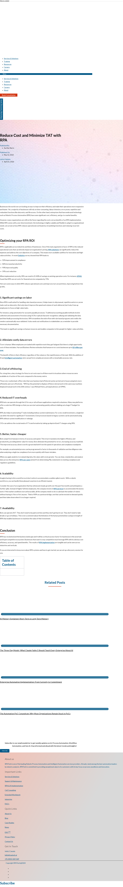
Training (7, 61)
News (7, 827)
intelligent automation (13, 358)
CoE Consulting (10, 790)
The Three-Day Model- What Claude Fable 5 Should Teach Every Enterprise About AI (36, 650)
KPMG (79, 276)
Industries (8, 799)
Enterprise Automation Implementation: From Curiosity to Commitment (31, 682)
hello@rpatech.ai (11, 855)
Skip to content (4, 1)
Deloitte (21, 255)
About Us (8, 814)
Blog (6, 818)
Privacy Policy (10, 837)
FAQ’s (7, 804)
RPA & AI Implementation (14, 786)
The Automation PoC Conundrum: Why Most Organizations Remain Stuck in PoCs (35, 713)
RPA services (58, 489)
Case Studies (9, 823)
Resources (7, 64)
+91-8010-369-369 (12, 859)
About (6, 70)
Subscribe (4, 750)
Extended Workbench (12, 795)
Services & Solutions (11, 59)
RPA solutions (53, 250)
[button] (46, 74)
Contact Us (9, 841)
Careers (7, 67)
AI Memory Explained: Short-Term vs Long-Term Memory (24, 619)
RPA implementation (47, 542)
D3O (8, 832)
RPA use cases (25, 460)
